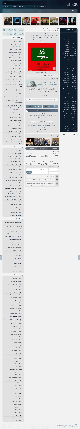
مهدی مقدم (74, 119)
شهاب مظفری (74, 76)
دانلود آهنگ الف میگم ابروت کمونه (16, 73)
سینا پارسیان (74, 72)
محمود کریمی (74, 109)
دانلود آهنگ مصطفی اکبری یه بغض (15, 49)
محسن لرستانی (66, 101)
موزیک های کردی (19, 382)
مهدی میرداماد (66, 119)
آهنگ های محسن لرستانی (17, 417)
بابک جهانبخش (66, 45)
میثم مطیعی (66, 122)
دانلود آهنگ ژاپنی (19, 396)
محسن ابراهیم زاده (65, 99)
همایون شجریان (66, 126)
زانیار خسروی (74, 67)
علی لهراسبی (74, 86)
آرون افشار (74, 36)
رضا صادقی (67, 63)
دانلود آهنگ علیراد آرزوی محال (16, 63)
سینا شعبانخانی (73, 74)
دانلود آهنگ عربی (19, 388)
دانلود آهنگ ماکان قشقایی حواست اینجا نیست (13, 115)
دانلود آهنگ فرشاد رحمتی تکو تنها (16, 139)
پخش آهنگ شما (60, 11)
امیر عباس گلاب (66, 40)
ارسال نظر (29, 172)
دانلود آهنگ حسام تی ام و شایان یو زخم (14, 125)
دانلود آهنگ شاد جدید (18, 342)
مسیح (67, 113)
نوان (75, 126)
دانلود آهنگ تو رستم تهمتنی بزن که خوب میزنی (13, 188)
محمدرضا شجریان (73, 107)
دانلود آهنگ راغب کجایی (17, 303)
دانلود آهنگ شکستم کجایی (17, 65)
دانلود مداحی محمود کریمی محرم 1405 (14, 234)
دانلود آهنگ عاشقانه (18, 347)
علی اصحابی (66, 82)
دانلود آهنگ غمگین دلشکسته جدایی (15, 380)
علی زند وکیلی (74, 84)
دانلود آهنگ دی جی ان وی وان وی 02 (15, 133)
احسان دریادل (74, 38)
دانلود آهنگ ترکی (19, 356)
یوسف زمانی (74, 130)
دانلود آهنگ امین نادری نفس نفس (15, 131)
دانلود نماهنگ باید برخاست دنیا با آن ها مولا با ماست (13, 227)
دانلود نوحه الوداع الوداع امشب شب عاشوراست (13, 250)
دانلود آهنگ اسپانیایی (18, 393)
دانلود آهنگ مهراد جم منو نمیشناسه (15, 207)
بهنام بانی (67, 47)
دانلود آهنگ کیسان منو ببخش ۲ (16, 300)
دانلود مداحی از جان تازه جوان (16, 231)
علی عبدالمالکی (66, 84)
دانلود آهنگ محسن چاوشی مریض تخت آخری (13, 196)
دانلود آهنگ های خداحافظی (17, 401)
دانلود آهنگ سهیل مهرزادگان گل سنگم (15, 193)
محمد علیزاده (74, 105)
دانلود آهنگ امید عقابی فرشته (16, 166)
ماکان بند (67, 95)
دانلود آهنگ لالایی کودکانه (17, 339)
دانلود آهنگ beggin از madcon (16, 313)
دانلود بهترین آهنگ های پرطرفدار (16, 334)
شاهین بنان (67, 74)
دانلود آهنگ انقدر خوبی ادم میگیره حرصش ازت (13, 57)
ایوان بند (74, 45)
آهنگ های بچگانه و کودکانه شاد (16, 369)
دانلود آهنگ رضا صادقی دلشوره (16, 120)
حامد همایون (66, 51)
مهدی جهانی (74, 117)
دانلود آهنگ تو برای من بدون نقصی (15, 76)
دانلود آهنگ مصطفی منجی (17, 128)
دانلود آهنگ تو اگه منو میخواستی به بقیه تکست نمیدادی (13, 142)
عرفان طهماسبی (66, 80)
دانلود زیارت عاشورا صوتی (17, 258)
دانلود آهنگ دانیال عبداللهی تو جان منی (14, 329)
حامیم (75, 53)
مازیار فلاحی (74, 95)
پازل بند (75, 49)
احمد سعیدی (66, 38)
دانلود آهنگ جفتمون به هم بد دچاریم (15, 71)
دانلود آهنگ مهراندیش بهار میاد (16, 117)
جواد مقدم (67, 49)
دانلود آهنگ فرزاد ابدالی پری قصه (16, 308)
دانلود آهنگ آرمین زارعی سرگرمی (16, 323)
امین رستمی (74, 43)
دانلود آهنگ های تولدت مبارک (16, 183)
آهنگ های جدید (54, 148)
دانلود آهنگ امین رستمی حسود (16, 112)
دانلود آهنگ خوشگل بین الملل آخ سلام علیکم (14, 79)
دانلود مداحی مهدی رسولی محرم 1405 (15, 242)
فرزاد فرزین (74, 92)
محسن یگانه (74, 103)
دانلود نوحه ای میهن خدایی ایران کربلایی (14, 199)
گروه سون (67, 94)
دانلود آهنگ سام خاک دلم (17, 55)
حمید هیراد (74, 59)
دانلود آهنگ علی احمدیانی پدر (16, 281)
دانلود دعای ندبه (19, 269)
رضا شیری (74, 63)
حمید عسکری (74, 57)
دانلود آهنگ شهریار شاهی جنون (16, 316)
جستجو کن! (6, 3)
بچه (33, 123)
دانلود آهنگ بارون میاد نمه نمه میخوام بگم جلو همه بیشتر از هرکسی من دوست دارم (13, 89)
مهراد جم (67, 121)
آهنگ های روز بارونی (18, 407)
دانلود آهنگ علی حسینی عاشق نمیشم (15, 284)
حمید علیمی (66, 57)
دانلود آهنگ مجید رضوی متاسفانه (16, 204)
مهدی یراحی (74, 121)
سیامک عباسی (66, 68)
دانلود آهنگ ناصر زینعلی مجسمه (16, 202)
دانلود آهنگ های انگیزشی (17, 409)
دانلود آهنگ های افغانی (17, 374)
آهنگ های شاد (42, 148)
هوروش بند (74, 128)
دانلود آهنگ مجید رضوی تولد (16, 212)
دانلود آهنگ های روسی (18, 391)
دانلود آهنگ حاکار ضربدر (17, 93)
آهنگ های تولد (31, 148)
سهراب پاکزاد (74, 68)
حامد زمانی (50, 75)
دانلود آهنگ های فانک (18, 364)
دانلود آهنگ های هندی (18, 412)
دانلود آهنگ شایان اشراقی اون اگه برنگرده (14, 44)
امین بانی (67, 41)
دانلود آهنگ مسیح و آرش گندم (16, 210)
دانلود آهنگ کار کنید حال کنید (16, 60)
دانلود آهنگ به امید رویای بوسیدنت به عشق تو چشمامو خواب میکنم (13, 101)
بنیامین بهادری (74, 47)
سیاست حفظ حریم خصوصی (10, 426)
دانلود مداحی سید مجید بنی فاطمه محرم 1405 (13, 236)
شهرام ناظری (74, 78)
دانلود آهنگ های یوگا (18, 404)
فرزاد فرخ (67, 90)
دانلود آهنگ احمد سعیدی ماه (16, 123)
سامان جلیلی (66, 67)
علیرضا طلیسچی (66, 88)
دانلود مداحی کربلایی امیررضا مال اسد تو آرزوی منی (13, 223)
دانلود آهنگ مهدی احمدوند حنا (16, 215)
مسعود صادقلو (73, 113)
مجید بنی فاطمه (73, 97)
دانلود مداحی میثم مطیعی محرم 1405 (15, 239)
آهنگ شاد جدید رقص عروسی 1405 (15, 177)
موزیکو (64, 135)
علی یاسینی (67, 86)
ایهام (68, 43)
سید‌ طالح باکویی (73, 70)
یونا (68, 130)
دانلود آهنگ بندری (18, 385)
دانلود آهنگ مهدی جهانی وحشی (16, 297)
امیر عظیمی (74, 41)
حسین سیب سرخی (73, 55)
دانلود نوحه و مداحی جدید (17, 350)
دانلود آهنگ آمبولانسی (18, 415)
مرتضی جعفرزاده (73, 111)
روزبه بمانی (67, 65)
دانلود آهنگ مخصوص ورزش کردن (15, 377)
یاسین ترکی (67, 128)
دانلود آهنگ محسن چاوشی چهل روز (15, 169)
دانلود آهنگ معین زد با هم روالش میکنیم (14, 185)
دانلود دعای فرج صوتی (18, 263)
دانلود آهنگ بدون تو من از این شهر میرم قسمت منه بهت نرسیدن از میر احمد (13, 108)
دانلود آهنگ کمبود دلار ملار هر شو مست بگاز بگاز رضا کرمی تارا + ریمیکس (13, 97)
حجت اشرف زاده (66, 53)
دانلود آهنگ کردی (19, 420)
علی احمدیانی (74, 82)
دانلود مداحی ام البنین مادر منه (16, 244)
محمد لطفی (67, 105)
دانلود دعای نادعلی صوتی (17, 266)
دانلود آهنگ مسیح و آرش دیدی (16, 161)
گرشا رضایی (74, 94)
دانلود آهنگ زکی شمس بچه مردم (16, 158)
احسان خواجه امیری (65, 36)
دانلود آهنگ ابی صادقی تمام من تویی (15, 136)
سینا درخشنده (66, 72)
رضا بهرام (67, 61)
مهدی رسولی (66, 117)
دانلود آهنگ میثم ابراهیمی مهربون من (15, 172)
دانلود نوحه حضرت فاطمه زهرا (16, 252)
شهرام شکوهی (66, 76)
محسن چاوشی (73, 101)
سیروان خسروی (66, 70)
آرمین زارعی (67, 34)
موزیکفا (73, 135)
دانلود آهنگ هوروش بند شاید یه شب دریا (14, 311)
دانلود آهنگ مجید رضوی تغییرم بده (15, 191)
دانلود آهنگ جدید (18, 345)
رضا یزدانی (74, 65)
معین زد (75, 115)
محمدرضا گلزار (66, 107)
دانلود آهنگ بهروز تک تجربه (17, 305)
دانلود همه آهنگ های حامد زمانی (43, 110)
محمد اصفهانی (66, 103)
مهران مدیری (74, 122)
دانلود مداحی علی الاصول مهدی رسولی (15, 247)
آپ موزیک (72, 4)
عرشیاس (75, 80)
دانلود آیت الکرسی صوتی (17, 255)
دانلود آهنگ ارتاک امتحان (17, 47)
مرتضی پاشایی (66, 109)
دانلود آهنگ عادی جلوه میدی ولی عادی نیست (13, 82)
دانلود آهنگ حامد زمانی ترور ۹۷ (49, 29)
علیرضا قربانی (74, 90)
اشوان (75, 40)
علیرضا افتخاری (73, 88)
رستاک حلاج (74, 61)
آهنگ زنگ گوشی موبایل (17, 361)
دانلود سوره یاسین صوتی (17, 261)
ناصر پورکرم (74, 124)
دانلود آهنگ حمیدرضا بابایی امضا (16, 294)
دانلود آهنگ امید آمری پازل (17, 326)
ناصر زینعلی (67, 124)
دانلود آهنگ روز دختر (18, 358)
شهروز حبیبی (66, 78)
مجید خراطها (66, 97)
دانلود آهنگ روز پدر (18, 353)
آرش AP (75, 34)
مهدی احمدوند (66, 115)
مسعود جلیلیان (66, 111)
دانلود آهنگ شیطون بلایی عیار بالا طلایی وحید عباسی (13, 85)
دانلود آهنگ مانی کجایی (17, 289)
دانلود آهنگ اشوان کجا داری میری (16, 286)
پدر (37, 123)
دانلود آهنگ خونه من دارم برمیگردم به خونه (14, 105)
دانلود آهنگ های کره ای (17, 399)
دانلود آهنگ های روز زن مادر (17, 366)
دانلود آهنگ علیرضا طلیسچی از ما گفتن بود (14, 180)
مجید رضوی (74, 99)
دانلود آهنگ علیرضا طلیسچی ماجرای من (14, 164)
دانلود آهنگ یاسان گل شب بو (16, 331)
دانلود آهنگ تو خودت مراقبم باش (16, 68)
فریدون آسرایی (66, 92)
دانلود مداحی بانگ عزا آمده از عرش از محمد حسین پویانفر (13, 319)
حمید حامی (67, 55)
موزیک (28, 35)
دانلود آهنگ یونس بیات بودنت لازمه (15, 175)
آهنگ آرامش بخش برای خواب (16, 372)
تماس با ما (68, 11)
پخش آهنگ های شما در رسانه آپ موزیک (18, 6)
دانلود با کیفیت (49, 106)
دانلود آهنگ (46, 34)
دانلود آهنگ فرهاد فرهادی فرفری (16, 292)
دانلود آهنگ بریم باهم (18, 41)
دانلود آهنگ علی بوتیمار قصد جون (15, 52)
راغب (68, 59)
